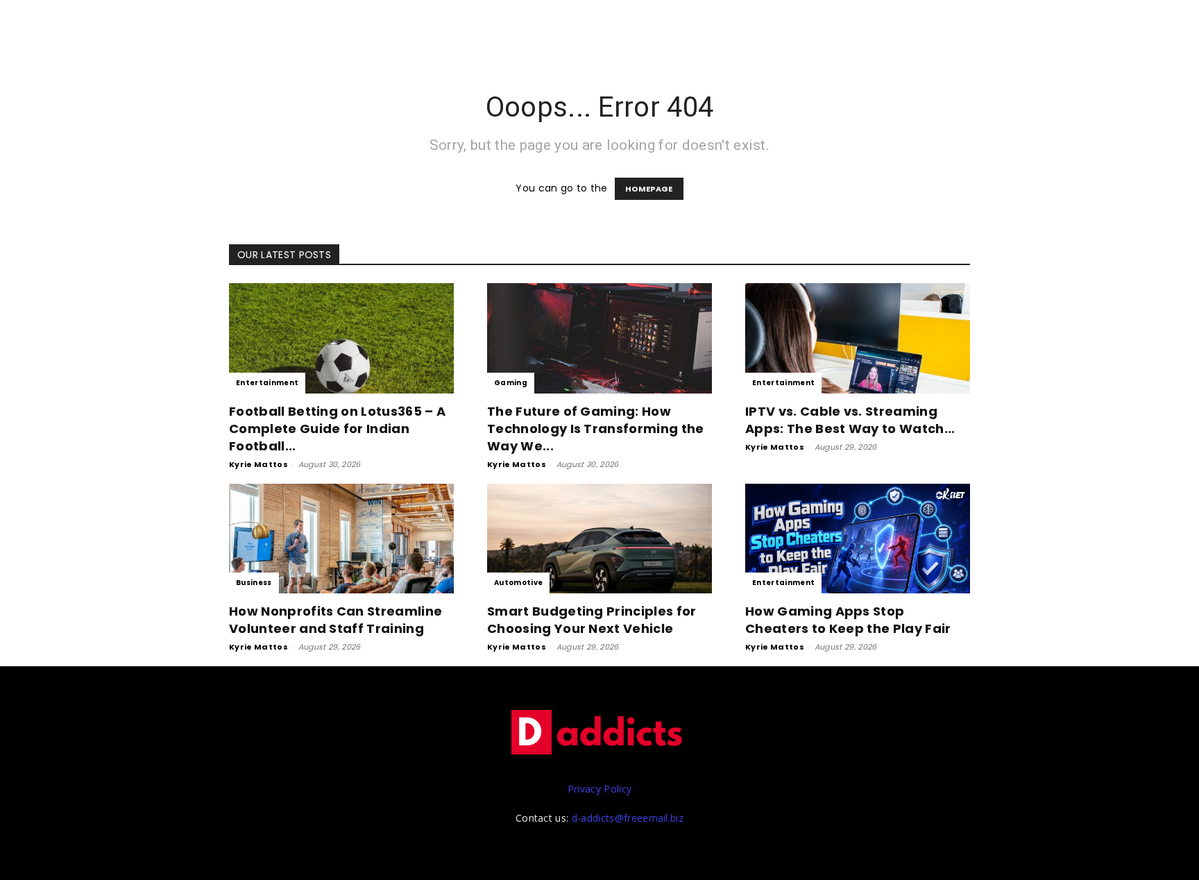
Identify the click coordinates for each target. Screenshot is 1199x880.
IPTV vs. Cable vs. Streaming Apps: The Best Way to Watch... (850, 420)
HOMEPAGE (649, 188)
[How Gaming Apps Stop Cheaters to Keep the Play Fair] (857, 539)
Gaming (510, 383)
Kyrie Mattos (258, 464)
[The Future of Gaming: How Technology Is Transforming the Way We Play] (599, 338)
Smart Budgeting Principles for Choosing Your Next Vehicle (592, 619)
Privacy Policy (599, 788)
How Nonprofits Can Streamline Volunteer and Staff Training (335, 619)
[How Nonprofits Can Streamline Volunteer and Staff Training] (341, 539)
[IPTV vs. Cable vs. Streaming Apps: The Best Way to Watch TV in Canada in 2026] (857, 338)
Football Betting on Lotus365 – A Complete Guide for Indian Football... (337, 429)
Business (254, 582)
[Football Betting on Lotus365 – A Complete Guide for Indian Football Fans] (341, 338)
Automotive (518, 582)
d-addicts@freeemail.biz (627, 817)
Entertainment (267, 383)
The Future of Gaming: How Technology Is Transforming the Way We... (595, 429)
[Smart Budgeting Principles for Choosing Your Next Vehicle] (599, 539)
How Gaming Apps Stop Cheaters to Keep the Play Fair (848, 619)
